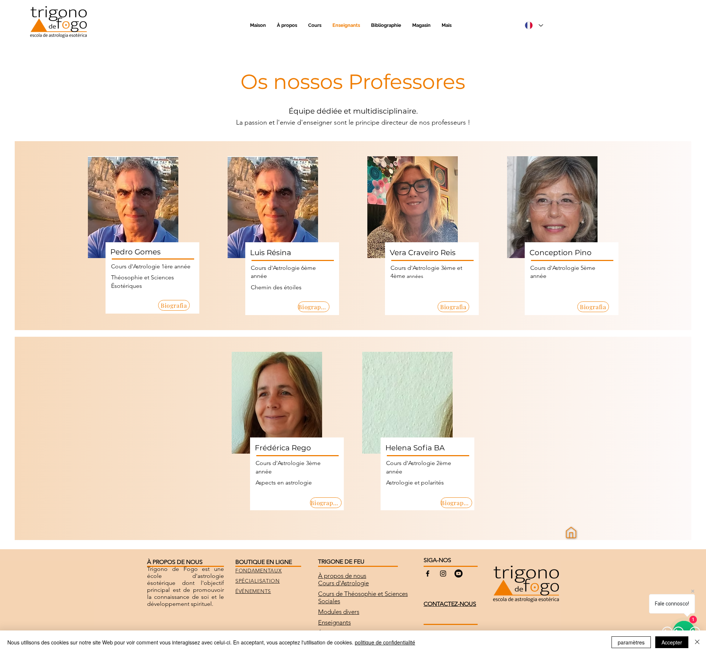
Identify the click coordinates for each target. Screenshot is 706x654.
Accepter (672, 642)
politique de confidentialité (385, 642)
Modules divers (338, 611)
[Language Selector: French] (534, 25)
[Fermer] (697, 642)
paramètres (631, 642)
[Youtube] (458, 573)
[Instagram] (443, 573)
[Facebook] (428, 573)
